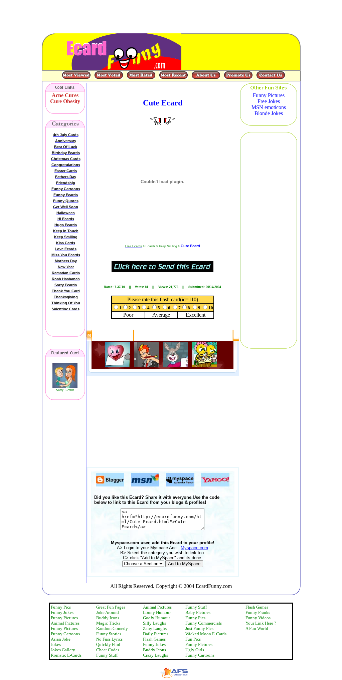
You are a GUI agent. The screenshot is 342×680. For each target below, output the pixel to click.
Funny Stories (108, 633)
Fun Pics (193, 639)
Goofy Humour (156, 617)
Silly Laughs (154, 623)
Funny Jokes (62, 612)
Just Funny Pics (199, 628)
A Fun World (256, 628)
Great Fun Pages (110, 607)
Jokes (56, 644)
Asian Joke (60, 639)
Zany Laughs (155, 628)
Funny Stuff (107, 655)
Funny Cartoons (65, 633)
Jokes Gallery (63, 649)
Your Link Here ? (260, 623)
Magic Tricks (108, 623)
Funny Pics (61, 607)
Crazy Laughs (155, 655)
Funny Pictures (64, 617)
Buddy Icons (107, 617)
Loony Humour (157, 612)
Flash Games (154, 639)
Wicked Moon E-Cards (205, 633)
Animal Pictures (65, 623)
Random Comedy (112, 628)
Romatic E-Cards (66, 655)
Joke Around (107, 612)
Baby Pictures (197, 612)
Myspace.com (194, 547)
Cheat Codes (107, 649)
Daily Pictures (155, 633)
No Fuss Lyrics (109, 639)
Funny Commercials (203, 623)
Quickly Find (108, 644)
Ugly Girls (194, 649)
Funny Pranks (257, 612)
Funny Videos (258, 617)
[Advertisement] (215, 417)
